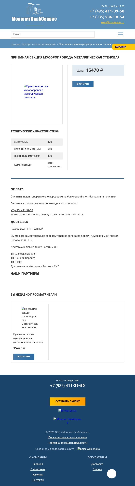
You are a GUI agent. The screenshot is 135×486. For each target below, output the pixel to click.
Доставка (97, 464)
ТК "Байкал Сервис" (23, 258)
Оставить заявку (67, 401)
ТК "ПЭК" (16, 262)
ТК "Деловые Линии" (23, 253)
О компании (37, 469)
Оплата (97, 469)
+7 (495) (107, 11)
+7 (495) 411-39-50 (22, 210)
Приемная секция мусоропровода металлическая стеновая (28, 338)
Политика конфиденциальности (67, 442)
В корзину (83, 83)
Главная (38, 464)
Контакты (38, 480)
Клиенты (38, 474)
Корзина (120, 47)
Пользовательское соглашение (67, 437)
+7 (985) (107, 17)
